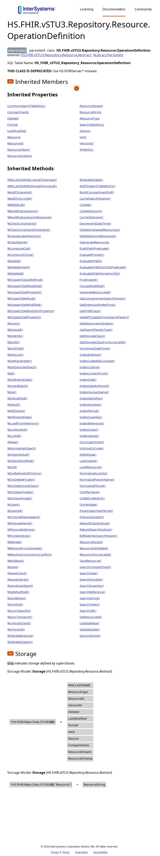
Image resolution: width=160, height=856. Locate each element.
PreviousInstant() (92, 517)
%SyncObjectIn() (19, 610)
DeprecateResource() (94, 242)
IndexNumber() (91, 404)
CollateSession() (91, 211)
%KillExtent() (16, 411)
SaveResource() (90, 561)
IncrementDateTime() (95, 348)
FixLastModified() (92, 286)
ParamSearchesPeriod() (96, 511)
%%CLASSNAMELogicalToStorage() (32, 180)
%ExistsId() (15, 329)
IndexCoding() (90, 367)
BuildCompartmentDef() (97, 192)
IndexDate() (88, 379)
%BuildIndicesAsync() (22, 211)
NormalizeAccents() (94, 473)
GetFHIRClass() (90, 311)
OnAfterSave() (90, 492)
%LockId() (14, 436)
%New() (12, 442)
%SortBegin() (16, 598)
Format (12, 124)
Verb (83, 137)
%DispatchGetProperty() (24, 292)
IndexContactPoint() (94, 373)
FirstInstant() (89, 279)
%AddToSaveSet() (19, 192)
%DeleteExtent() (18, 267)
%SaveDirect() (17, 573)
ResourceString (90, 112)
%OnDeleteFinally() (21, 479)
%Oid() (12, 467)
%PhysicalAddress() (21, 529)
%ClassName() (17, 242)
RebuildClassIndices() (95, 523)
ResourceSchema (19, 156)
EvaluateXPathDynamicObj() (100, 273)
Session (85, 131)
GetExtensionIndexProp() (98, 304)
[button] (10, 81)
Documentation (113, 9)
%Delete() (14, 261)
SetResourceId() (91, 617)
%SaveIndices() (18, 579)
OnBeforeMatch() (92, 498)
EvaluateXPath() (91, 261)
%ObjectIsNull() (18, 454)
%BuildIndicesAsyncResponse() (29, 217)
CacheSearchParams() (95, 198)
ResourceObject (18, 149)
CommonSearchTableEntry (26, 106)
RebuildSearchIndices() (96, 529)
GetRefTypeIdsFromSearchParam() (104, 317)
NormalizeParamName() (97, 479)
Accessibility (100, 852)
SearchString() (90, 598)
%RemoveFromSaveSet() (24, 548)
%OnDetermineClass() (23, 486)
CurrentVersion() (91, 217)
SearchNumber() (91, 579)
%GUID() (13, 342)
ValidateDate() (90, 629)
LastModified (16, 131)
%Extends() (15, 336)
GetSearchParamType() (96, 329)
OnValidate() (89, 504)
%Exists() (13, 323)
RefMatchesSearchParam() (98, 536)
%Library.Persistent (108, 55)
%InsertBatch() (17, 386)
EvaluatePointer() (92, 255)
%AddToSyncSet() (19, 198)
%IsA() (11, 392)
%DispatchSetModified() (24, 304)
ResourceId (15, 143)
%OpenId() (15, 511)
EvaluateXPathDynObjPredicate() (103, 267)
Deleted (12, 118)
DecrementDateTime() (95, 223)
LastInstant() (89, 461)
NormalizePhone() (93, 486)
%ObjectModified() (20, 461)
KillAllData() (88, 454)
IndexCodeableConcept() (97, 361)
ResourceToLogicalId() (95, 554)
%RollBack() (15, 561)
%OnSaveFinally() (19, 498)
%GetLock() (15, 354)
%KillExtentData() (19, 417)
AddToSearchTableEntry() (97, 186)
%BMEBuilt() (16, 205)
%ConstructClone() (20, 255)
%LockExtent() (17, 429)
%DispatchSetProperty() (24, 317)
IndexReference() (92, 423)
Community (143, 9)
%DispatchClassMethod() (25, 279)
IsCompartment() (92, 442)
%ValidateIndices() (20, 635)
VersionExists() (90, 635)
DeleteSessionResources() (98, 236)
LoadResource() (91, 467)
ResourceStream (91, 106)
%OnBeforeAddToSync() (24, 473)
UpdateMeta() (89, 623)
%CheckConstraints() (22, 223)
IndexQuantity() (91, 417)
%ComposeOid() (19, 248)
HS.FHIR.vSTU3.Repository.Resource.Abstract (56, 55)
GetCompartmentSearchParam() (103, 298)
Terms (66, 852)
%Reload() (14, 542)
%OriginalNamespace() (23, 517)
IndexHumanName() (94, 392)
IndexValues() (89, 436)
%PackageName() (19, 523)
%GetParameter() (19, 361)
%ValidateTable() (91, 180)
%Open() (13, 504)
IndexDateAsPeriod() (94, 386)
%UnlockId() (16, 629)
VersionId (86, 143)
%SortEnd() (15, 604)
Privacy (55, 852)
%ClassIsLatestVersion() (24, 236)
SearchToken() (90, 604)
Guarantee (81, 852)
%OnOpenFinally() (20, 492)
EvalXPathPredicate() (94, 248)
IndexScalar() (89, 429)
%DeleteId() (15, 273)
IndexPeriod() (89, 411)
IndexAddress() (90, 354)
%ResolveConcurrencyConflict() (29, 554)
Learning (86, 9)
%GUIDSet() (15, 348)
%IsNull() (13, 404)
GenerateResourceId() (95, 292)
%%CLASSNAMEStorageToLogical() (32, 186)
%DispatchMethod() (21, 298)
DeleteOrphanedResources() (100, 230)
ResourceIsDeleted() (94, 548)
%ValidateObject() (20, 642)
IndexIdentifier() (91, 398)
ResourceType (90, 118)
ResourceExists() (91, 542)
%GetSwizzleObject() (22, 367)
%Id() (11, 373)
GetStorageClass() (92, 336)
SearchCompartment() (95, 567)
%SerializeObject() (20, 586)
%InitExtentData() (19, 379)
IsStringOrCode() (92, 448)
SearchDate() (89, 573)
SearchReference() (92, 592)
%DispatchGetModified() (24, 286)
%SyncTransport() (19, 617)
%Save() (13, 567)
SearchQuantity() (92, 586)
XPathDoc (87, 149)
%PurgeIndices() (19, 536)
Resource (13, 137)
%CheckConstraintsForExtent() (28, 230)
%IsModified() (17, 398)
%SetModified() (18, 592)
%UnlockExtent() (19, 623)
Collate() (85, 205)
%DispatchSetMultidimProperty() (30, 311)
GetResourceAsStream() (97, 323)
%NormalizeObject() (21, 448)
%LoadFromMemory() (23, 423)
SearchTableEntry (92, 124)
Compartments (18, 112)
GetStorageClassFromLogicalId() (103, 342)
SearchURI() (88, 610)
